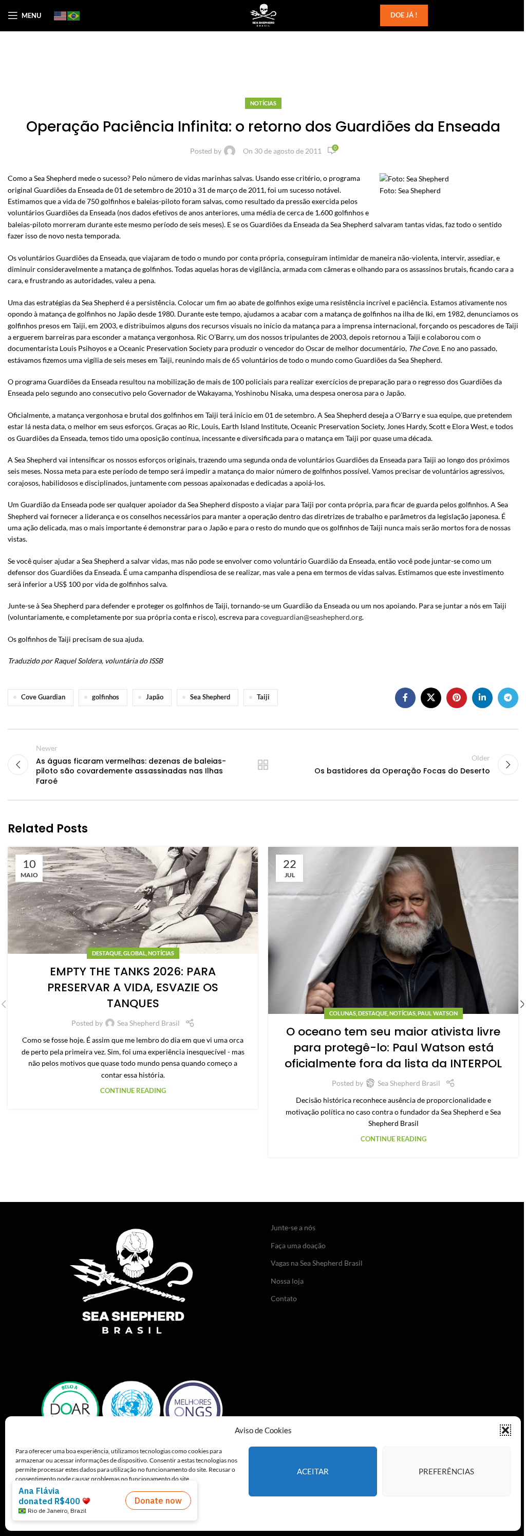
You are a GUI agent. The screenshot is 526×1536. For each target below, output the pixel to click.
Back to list (263, 764)
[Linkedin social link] (482, 698)
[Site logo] (263, 14)
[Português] (74, 15)
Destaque (106, 953)
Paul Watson (438, 1013)
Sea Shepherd (210, 697)
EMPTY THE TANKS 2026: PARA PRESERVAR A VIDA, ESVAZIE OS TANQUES (132, 987)
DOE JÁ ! (404, 15)
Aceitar (313, 1471)
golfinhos (105, 697)
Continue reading (133, 1091)
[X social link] (431, 698)
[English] (60, 15)
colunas (342, 1013)
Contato (284, 1298)
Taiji (263, 697)
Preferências (446, 1471)
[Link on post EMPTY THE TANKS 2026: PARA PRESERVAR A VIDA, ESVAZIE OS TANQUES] (133, 900)
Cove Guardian (43, 697)
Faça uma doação (298, 1245)
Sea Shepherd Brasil (148, 1023)
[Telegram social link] (508, 698)
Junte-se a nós (293, 1227)
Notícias (263, 103)
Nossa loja (287, 1280)
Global (134, 953)
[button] (505, 1430)
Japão (154, 697)
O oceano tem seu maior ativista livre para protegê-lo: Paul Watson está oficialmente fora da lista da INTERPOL (393, 1047)
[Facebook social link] (405, 698)
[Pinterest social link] (456, 698)
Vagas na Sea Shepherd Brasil (317, 1263)
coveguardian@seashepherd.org (311, 617)
